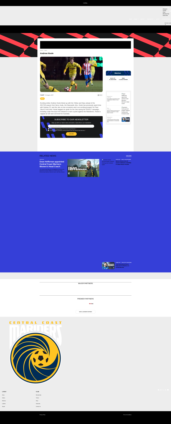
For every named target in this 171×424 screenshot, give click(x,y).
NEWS (130, 19)
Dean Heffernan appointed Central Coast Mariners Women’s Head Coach (113, 99)
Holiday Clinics (166, 19)
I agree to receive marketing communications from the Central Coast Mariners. (68, 130)
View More (128, 155)
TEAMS (135, 19)
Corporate (150, 19)
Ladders (4, 403)
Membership (38, 395)
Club (157, 19)
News (45, 50)
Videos (142, 19)
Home (41, 50)
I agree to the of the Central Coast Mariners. (63, 128)
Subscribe (71, 133)
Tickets (37, 397)
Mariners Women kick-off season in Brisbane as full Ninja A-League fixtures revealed (113, 111)
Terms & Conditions (127, 414)
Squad (3, 406)
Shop (37, 400)
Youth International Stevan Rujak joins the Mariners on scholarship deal (113, 120)
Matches (4, 400)
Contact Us (38, 406)
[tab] (113, 79)
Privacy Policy (59, 128)
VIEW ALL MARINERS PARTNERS (85, 311)
